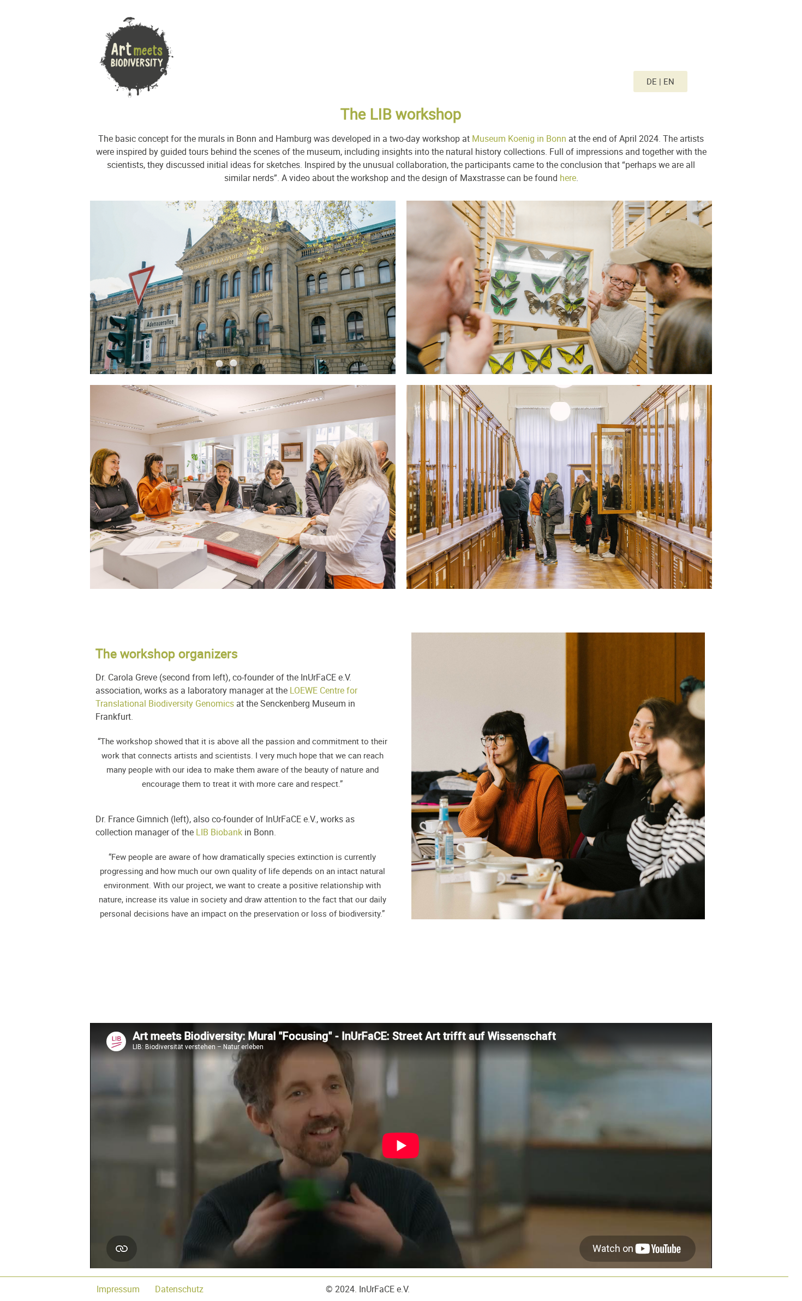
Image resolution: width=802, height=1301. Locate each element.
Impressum (121, 1289)
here (568, 178)
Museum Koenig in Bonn (519, 138)
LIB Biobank (219, 832)
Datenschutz (180, 1289)
